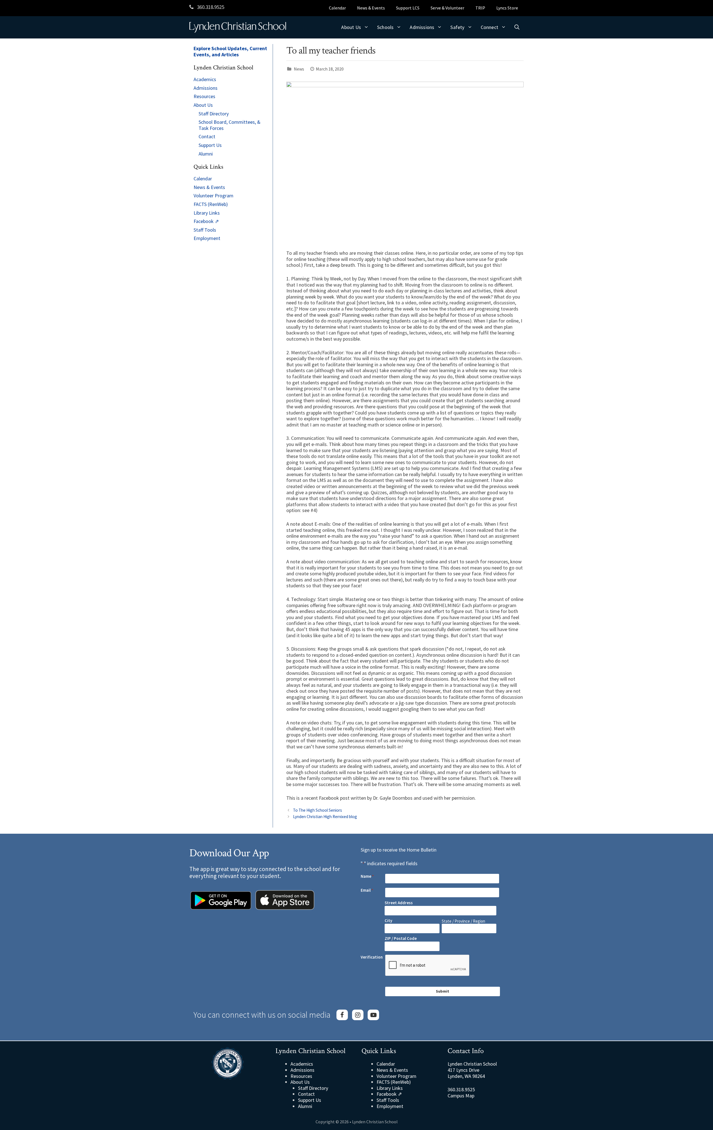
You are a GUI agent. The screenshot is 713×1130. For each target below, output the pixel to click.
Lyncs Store (507, 8)
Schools (385, 27)
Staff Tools (205, 230)
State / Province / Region (463, 921)
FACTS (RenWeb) (211, 204)
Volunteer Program (213, 195)
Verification (372, 957)
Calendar (337, 8)
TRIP (480, 8)
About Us (351, 27)
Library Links (207, 213)
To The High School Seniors (317, 810)
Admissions (422, 27)
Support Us (210, 145)
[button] (517, 27)
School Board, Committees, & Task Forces (229, 125)
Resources (204, 96)
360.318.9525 (210, 7)
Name (367, 876)
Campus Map (461, 1095)
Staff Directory (214, 113)
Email (367, 890)
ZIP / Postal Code (401, 938)
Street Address (399, 902)
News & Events (371, 8)
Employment (207, 238)
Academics (205, 79)
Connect (489, 27)
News (299, 69)
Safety (457, 27)
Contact (207, 136)
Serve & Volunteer (447, 8)
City (388, 920)
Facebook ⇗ (206, 221)
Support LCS (407, 8)
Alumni (206, 154)
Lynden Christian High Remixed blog (325, 816)
